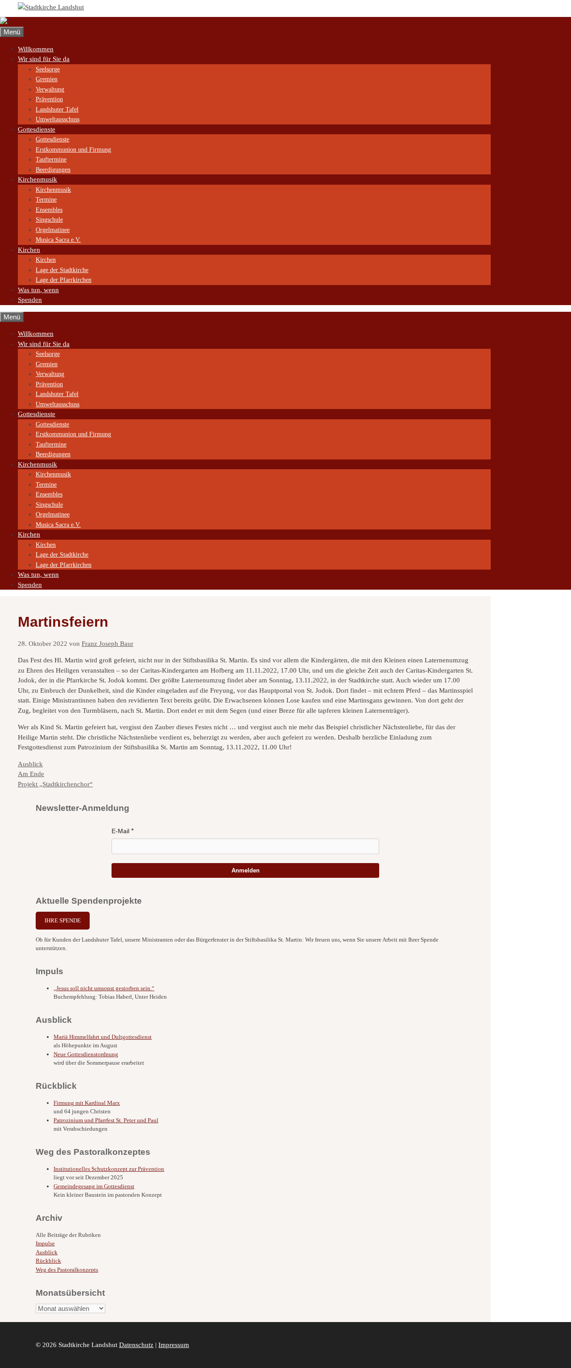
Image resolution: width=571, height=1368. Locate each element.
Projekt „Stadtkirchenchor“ (55, 784)
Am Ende (31, 773)
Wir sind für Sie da (44, 58)
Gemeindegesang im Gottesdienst (94, 1186)
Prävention (49, 99)
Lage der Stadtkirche (62, 270)
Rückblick (48, 1260)
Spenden (30, 299)
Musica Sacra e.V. (58, 239)
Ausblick (30, 764)
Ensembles (49, 210)
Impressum (173, 1344)
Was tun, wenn (38, 289)
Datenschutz (136, 1344)
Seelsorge (48, 69)
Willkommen (36, 49)
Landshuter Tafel (57, 109)
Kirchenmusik (37, 179)
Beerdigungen (53, 169)
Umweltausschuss (57, 119)
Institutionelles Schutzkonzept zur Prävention (109, 1168)
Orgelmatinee (53, 230)
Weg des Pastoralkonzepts (67, 1269)
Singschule (49, 219)
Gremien (47, 79)
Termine (46, 199)
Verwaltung (50, 89)
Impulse (45, 1243)
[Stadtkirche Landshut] (33, 21)
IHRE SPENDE (63, 920)
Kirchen (29, 249)
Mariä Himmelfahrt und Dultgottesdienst (103, 1036)
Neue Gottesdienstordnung (86, 1054)
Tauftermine (51, 159)
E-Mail (120, 831)
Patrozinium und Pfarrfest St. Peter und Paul (106, 1120)
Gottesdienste (36, 129)
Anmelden (246, 870)
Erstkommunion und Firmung (73, 149)
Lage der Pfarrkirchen (63, 280)
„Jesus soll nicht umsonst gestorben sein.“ (104, 988)
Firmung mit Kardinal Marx (87, 1102)
